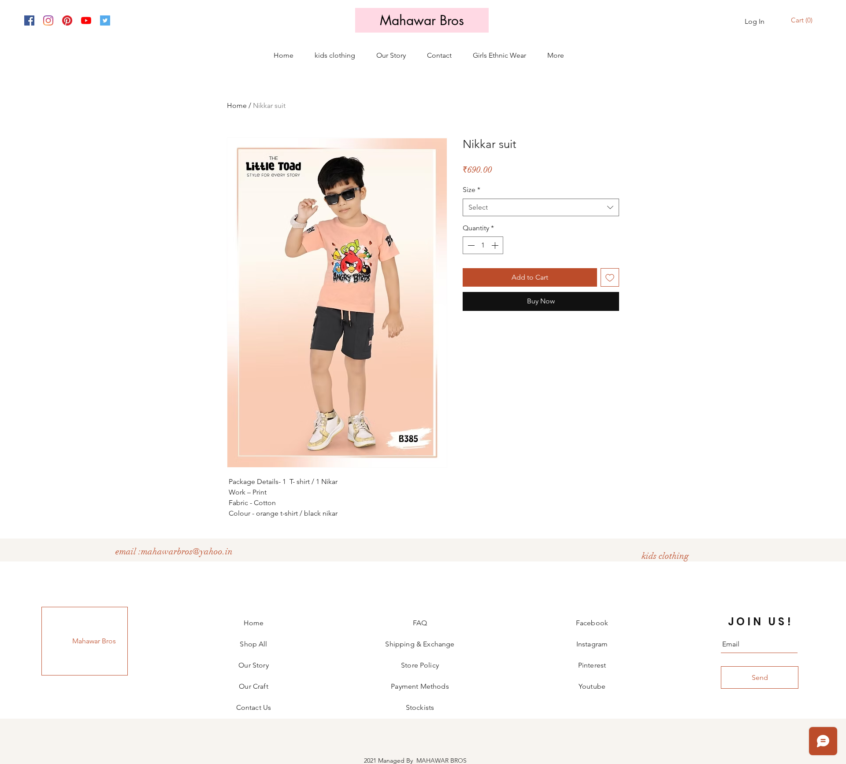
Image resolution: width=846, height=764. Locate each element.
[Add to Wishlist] (610, 277)
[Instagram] (48, 20)
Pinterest (592, 665)
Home (237, 105)
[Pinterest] (67, 20)
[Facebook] (29, 20)
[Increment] (496, 245)
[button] (803, 20)
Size (471, 189)
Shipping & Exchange (419, 644)
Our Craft (253, 686)
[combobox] (541, 207)
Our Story (253, 665)
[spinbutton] (483, 245)
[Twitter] (105, 20)
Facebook (592, 623)
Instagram (592, 644)
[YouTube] (86, 20)
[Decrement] (470, 245)
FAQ (420, 623)
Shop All (253, 644)
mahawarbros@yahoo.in (187, 551)
